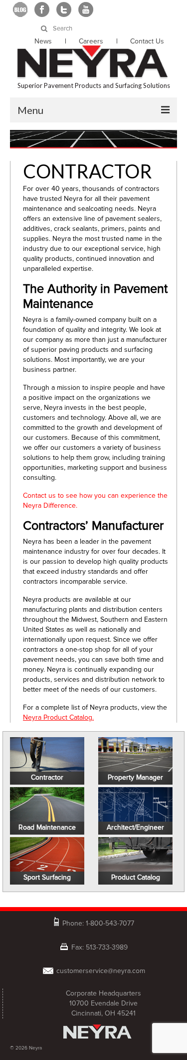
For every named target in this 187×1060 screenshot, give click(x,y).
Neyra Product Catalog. (58, 717)
